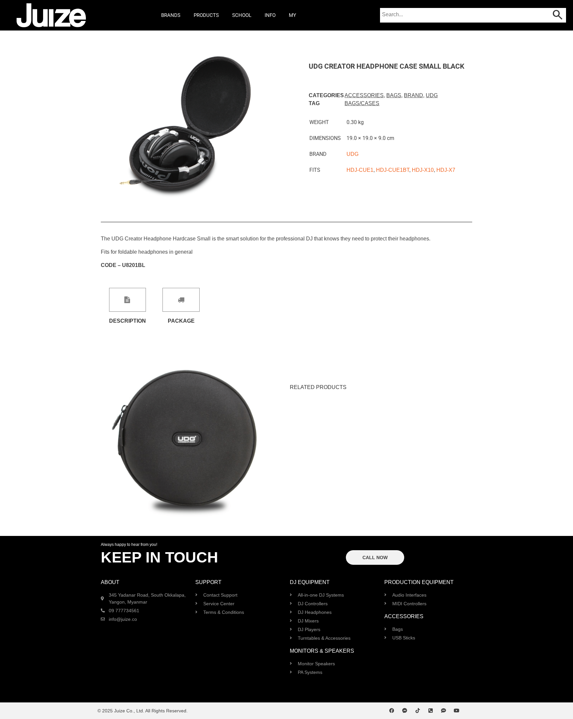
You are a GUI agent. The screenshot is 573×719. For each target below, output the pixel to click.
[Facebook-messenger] (404, 710)
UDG (432, 95)
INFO (270, 15)
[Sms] (443, 710)
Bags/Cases (362, 103)
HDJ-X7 (445, 170)
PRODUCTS (206, 15)
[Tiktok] (417, 710)
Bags (393, 95)
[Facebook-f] (391, 710)
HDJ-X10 (423, 170)
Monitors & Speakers (322, 651)
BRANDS (170, 15)
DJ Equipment (310, 582)
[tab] (127, 305)
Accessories (364, 95)
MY (292, 15)
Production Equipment (419, 582)
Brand (413, 95)
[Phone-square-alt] (430, 710)
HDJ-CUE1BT (392, 170)
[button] (106, 133)
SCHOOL (241, 15)
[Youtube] (456, 710)
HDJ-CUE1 (360, 170)
